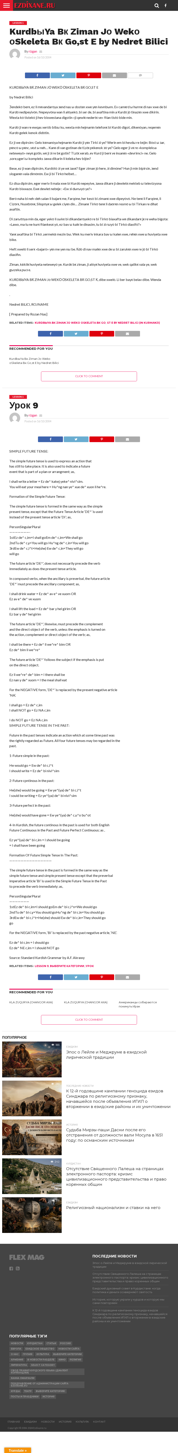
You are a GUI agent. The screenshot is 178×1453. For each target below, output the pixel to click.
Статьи (51, 1343)
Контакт (99, 1421)
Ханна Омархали (22, 1378)
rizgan (33, 51)
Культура (42, 1354)
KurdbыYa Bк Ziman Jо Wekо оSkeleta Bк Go (70, 322)
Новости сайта (68, 1348)
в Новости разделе (40, 1359)
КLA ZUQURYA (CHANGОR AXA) (31, 1002)
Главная (14, 1421)
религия (75, 1359)
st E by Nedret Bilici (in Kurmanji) (133, 322)
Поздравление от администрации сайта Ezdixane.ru (39, 1384)
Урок (90, 966)
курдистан (34, 1343)
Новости (17, 1343)
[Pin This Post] (88, 74)
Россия (65, 1343)
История (48, 1396)
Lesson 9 (42, 966)
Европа (16, 1348)
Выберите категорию (50, 1391)
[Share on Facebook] (37, 74)
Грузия (27, 1354)
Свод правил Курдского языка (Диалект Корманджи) (39, 1371)
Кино (62, 1359)
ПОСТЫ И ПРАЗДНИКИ (24, 1396)
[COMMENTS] (140, 74)
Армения (17, 1359)
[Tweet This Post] (63, 74)
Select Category (43, 1365)
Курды (15, 1391)
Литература (19, 1365)
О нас (15, 1354)
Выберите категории (67, 966)
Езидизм (30, 1421)
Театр (28, 1391)
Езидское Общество (39, 1348)
